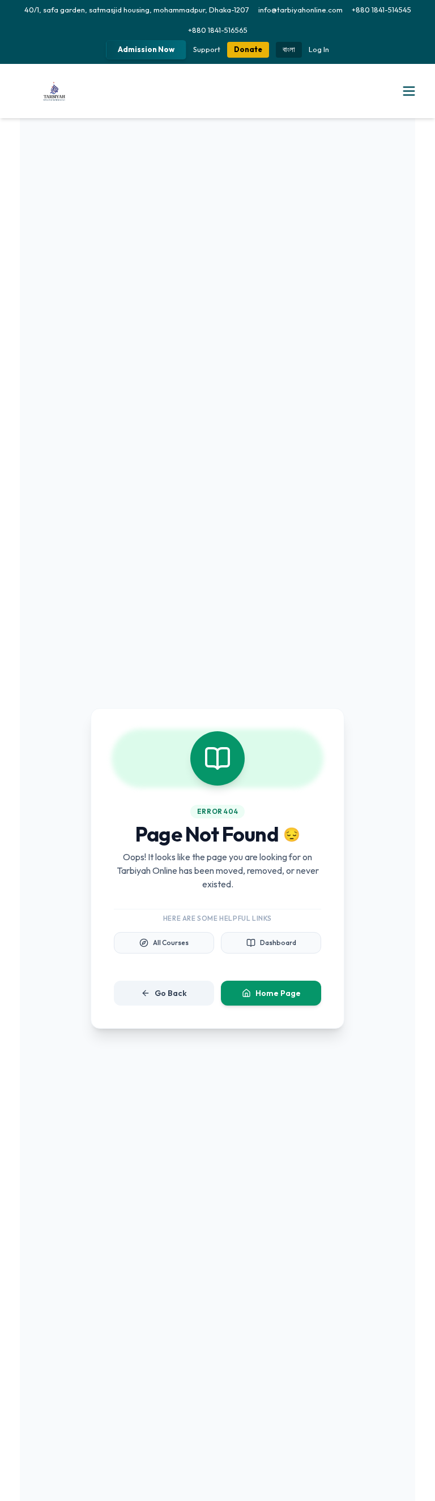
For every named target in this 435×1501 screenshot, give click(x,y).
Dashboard (278, 942)
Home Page (278, 993)
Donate (248, 49)
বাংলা (289, 49)
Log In (319, 49)
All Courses (171, 942)
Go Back (171, 993)
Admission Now (146, 49)
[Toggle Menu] (408, 91)
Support (206, 49)
